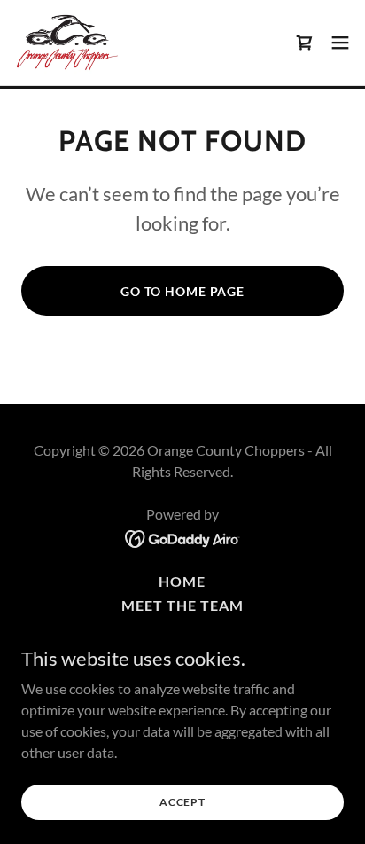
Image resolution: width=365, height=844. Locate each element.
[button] (340, 42)
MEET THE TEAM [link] (182, 605)
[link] (67, 42)
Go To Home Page (182, 291)
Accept (182, 802)
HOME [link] (182, 581)
